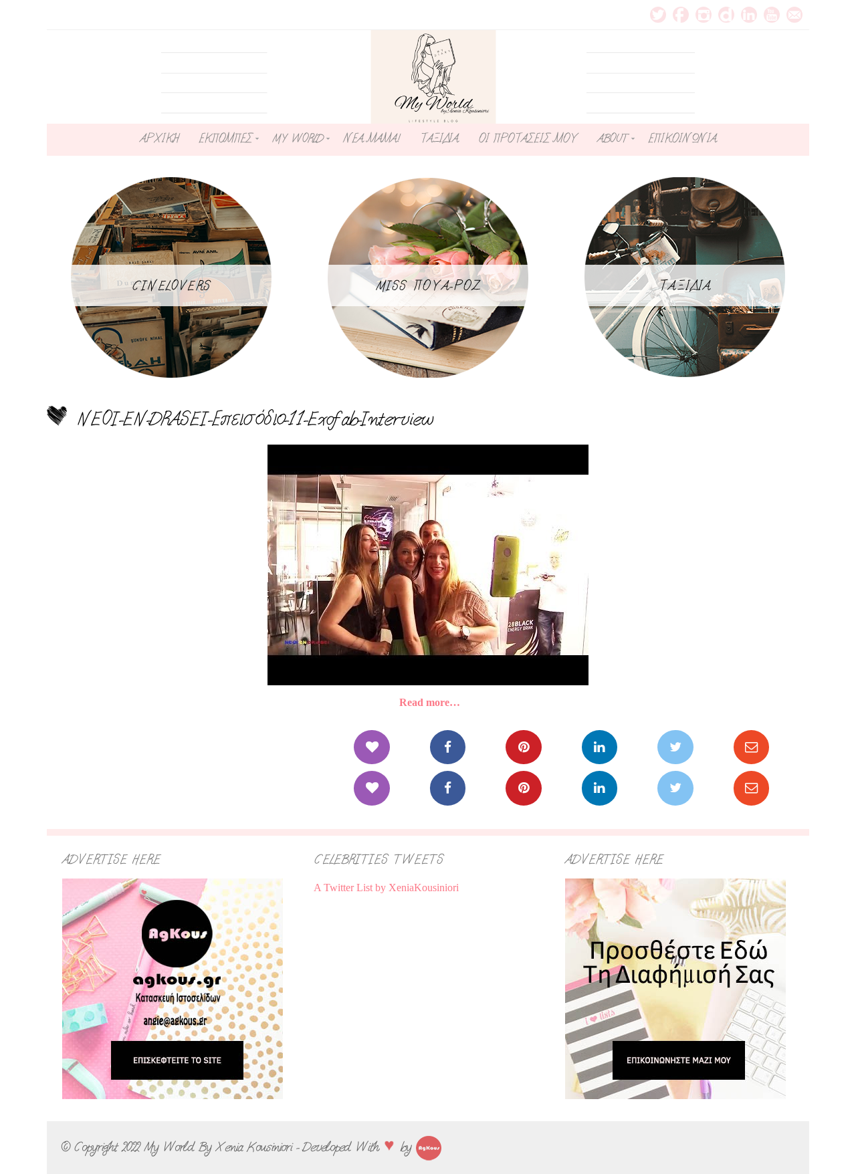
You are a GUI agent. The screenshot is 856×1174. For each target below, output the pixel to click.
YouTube (772, 15)
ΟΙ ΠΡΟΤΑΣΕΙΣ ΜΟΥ (527, 138)
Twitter (658, 15)
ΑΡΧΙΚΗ (159, 138)
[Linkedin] (599, 747)
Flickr (726, 15)
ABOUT (612, 138)
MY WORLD (297, 138)
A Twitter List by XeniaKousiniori (386, 887)
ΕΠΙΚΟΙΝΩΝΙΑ (682, 138)
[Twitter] (675, 747)
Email (794, 15)
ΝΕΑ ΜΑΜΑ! (371, 138)
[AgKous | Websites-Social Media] (428, 1146)
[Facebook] (447, 747)
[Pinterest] (523, 747)
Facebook (681, 15)
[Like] (371, 747)
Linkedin (749, 15)
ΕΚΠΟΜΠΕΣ (225, 138)
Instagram (704, 15)
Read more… (429, 702)
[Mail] (751, 747)
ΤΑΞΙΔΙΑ (438, 138)
